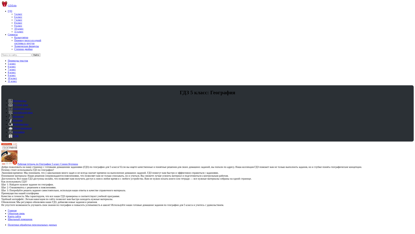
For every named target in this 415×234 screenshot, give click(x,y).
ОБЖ (16, 136)
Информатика (20, 124)
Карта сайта (14, 216)
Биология (18, 116)
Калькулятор (21, 37)
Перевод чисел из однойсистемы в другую (27, 42)
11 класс (18, 31)
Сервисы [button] (13, 34)
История (17, 120)
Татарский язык (21, 108)
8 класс (18, 22)
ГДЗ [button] (10, 11)
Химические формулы (26, 46)
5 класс (18, 14)
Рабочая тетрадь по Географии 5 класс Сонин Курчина (48, 164)
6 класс (18, 17)
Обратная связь (16, 213)
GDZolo (12, 5)
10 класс (19, 28)
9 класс (18, 25)
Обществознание (22, 128)
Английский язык (23, 112)
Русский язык (20, 104)
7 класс (18, 20)
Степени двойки (23, 49)
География (18, 132)
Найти (36, 55)
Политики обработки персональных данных (32, 224)
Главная (12, 210)
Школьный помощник (20, 219)
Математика (19, 100)
